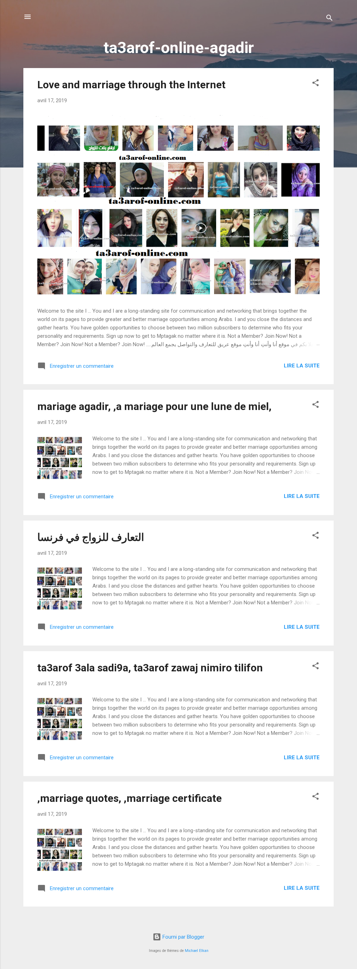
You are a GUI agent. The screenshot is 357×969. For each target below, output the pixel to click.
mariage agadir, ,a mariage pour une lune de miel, (154, 406)
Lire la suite (302, 366)
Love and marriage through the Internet (131, 85)
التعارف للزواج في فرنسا (90, 537)
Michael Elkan (196, 950)
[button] (315, 84)
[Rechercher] (329, 19)
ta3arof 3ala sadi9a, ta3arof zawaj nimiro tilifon (150, 668)
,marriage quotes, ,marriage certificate (129, 798)
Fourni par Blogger (182, 937)
